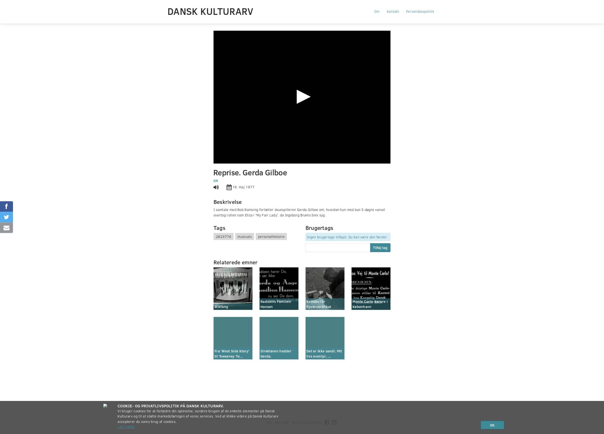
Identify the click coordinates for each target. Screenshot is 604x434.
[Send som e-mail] (6, 227)
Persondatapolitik (420, 11)
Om (377, 11)
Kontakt (393, 11)
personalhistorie (271, 236)
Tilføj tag (380, 247)
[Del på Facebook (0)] (6, 206)
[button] (302, 96)
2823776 (223, 236)
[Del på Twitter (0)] (6, 217)
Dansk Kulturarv (210, 11)
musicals (245, 236)
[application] (302, 97)
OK (492, 425)
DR (216, 180)
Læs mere (125, 426)
